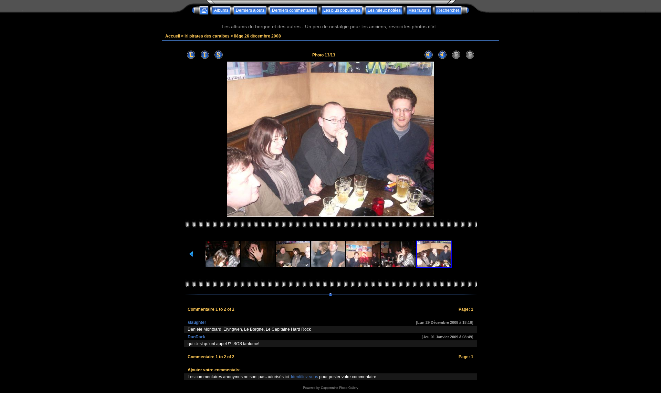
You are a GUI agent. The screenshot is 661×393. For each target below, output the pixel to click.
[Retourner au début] (429, 55)
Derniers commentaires (294, 10)
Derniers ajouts (250, 10)
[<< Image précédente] (442, 55)
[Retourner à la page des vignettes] (191, 55)
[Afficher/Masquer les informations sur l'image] (205, 55)
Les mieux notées (384, 10)
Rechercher (448, 10)
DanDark (196, 336)
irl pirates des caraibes (207, 36)
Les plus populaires (341, 10)
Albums (221, 10)
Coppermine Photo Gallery (339, 388)
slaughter (197, 322)
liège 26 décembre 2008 (257, 36)
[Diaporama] (218, 55)
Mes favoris (419, 10)
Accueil (172, 36)
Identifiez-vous (304, 376)
